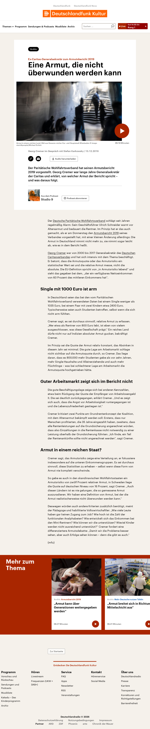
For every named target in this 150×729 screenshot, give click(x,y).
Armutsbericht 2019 (106, 233)
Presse (124, 681)
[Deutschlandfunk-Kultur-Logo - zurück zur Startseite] (75, 13)
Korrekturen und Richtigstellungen (131, 697)
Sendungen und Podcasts (10, 686)
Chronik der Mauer (102, 723)
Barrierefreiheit (129, 703)
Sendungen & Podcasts (41, 26)
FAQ (63, 676)
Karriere (125, 685)
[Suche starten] (112, 26)
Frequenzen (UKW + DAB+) (42, 683)
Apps (64, 681)
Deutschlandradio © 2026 (75, 716)
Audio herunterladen (65, 158)
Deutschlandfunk (61, 6)
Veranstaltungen (70, 695)
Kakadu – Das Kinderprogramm (10, 699)
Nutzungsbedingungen (81, 720)
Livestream (37, 676)
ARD (51, 723)
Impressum (105, 720)
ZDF (61, 723)
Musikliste (60, 26)
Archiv (71, 26)
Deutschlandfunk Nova (85, 6)
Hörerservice (98, 676)
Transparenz (128, 690)
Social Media (98, 681)
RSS (63, 690)
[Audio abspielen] (122, 131)
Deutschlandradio (131, 676)
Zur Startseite (56, 651)
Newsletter (67, 685)
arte (85, 723)
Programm (21, 26)
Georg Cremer (57, 252)
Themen (6, 26)
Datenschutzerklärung (50, 720)
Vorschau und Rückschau (9, 678)
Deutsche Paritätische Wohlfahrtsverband (79, 220)
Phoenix (72, 723)
